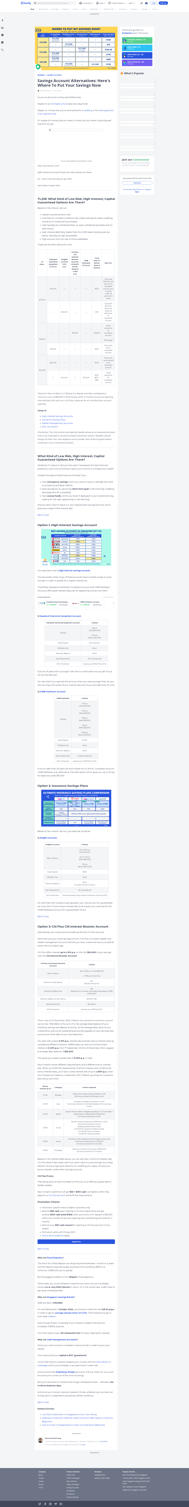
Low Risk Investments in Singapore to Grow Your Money (69, 1414)
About (40, 1475)
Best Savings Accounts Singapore (134, 1487)
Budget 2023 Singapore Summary (134, 1490)
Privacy (41, 1484)
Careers (41, 1481)
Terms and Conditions (53, 1235)
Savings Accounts (72, 1488)
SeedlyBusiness (99, 1475)
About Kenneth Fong (53, 1438)
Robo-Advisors (71, 1481)
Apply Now (76, 1242)
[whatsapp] (2, 35)
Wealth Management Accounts (57, 423)
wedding (87, 110)
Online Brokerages (73, 1478)
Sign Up (163, 3)
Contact (41, 1478)
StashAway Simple (65, 1372)
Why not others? (50, 427)
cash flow (103, 1441)
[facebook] (2, 20)
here (137, 192)
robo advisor (102, 1362)
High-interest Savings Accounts (57, 416)
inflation (52, 1316)
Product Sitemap (72, 1497)
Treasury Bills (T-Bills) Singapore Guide (136, 1478)
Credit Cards (70, 1475)
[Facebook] (45, 1504)
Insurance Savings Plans (54, 420)
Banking (41, 75)
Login (154, 3)
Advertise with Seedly (101, 1478)
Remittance (70, 1494)
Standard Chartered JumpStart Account (60, 616)
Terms (40, 1488)
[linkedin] (2, 27)
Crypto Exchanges (72, 1484)
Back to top (43, 515)
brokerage (43, 1365)
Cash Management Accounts (62, 1339)
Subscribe (137, 183)
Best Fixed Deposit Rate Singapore (134, 1475)
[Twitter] (39, 1504)
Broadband (70, 1491)
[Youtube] (61, 1504)
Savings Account (54, 75)
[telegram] (2, 42)
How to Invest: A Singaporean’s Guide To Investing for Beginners (73, 1425)
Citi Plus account (56, 1195)
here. (84, 1445)
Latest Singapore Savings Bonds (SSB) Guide (136, 1482)
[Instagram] (50, 1504)
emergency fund (59, 104)
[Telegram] (55, 1504)
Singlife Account (48, 838)
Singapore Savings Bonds (60, 1297)
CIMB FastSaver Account (53, 691)
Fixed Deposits (54, 1258)
